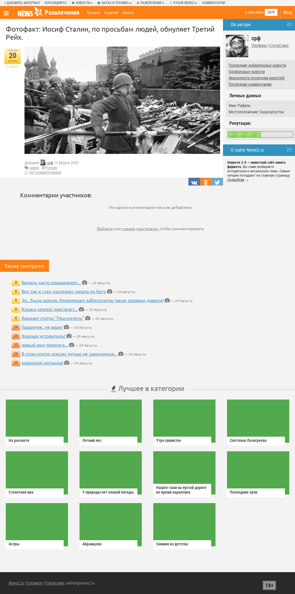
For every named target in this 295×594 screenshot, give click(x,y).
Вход (287, 12)
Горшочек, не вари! (42, 327)
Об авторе (241, 24)
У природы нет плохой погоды (108, 492)
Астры (14, 544)
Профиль (259, 45)
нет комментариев (45, 172)
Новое (128, 12)
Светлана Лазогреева (248, 440)
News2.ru (16, 583)
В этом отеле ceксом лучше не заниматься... (69, 353)
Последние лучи (243, 492)
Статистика (279, 45)
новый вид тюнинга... (45, 344)
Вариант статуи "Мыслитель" (53, 318)
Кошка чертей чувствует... (50, 309)
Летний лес (91, 440)
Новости (83, 3)
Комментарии (213, 3)
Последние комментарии (250, 84)
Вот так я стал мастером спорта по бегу (64, 291)
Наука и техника (115, 3)
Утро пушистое (168, 440)
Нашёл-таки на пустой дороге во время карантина (181, 489)
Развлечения (151, 3)
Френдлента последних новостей (256, 78)
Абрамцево (92, 544)
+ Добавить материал (21, 3)
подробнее (235, 179)
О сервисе (34, 583)
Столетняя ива (21, 492)
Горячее (111, 12)
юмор (34, 167)
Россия (51, 167)
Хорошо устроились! (43, 336)
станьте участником (140, 228)
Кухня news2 (183, 3)
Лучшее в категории (150, 388)
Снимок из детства (172, 544)
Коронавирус (56, 3)
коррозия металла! (42, 362)
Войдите (105, 228)
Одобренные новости (247, 71)
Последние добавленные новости (257, 65)
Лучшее (93, 12)
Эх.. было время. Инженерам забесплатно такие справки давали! (93, 300)
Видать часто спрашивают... (51, 282)
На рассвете (19, 440)
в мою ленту (254, 12)
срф (50, 163)
